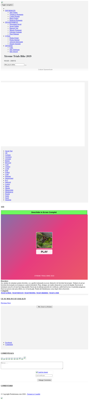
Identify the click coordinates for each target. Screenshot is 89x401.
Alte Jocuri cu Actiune (44, 307)
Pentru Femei (14, 38)
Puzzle (7, 194)
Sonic (7, 196)
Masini (7, 188)
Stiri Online (13, 12)
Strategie (8, 200)
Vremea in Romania (16, 14)
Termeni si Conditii (33, 394)
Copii (7, 168)
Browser (8, 163)
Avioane (8, 159)
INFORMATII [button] (10, 11)
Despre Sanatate (15, 44)
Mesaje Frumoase (16, 30)
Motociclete (9, 190)
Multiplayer (9, 192)
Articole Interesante (16, 42)
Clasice (7, 167)
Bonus (7, 161)
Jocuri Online (14, 26)
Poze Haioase (14, 34)
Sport (7, 198)
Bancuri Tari (14, 28)
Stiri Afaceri (14, 52)
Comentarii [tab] (9, 344)
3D (6, 153)
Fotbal (7, 172)
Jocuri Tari (8, 151)
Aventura (8, 157)
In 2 (6, 180)
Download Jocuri (15, 24)
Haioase (8, 176)
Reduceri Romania (16, 20)
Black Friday (14, 18)
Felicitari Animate (16, 32)
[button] (4, 303)
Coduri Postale (15, 16)
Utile (11, 48)
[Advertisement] (44, 75)
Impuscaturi (9, 178)
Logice (7, 184)
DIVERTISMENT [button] (11, 22)
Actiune (8, 155)
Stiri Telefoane (15, 50)
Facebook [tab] (8, 342)
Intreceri (8, 182)
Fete (6, 170)
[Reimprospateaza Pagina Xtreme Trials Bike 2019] (42, 372)
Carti (7, 165)
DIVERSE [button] (9, 46)
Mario (7, 186)
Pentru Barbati (14, 40)
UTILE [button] (7, 36)
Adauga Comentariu (44, 380)
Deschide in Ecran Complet (44, 212)
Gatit (7, 174)
